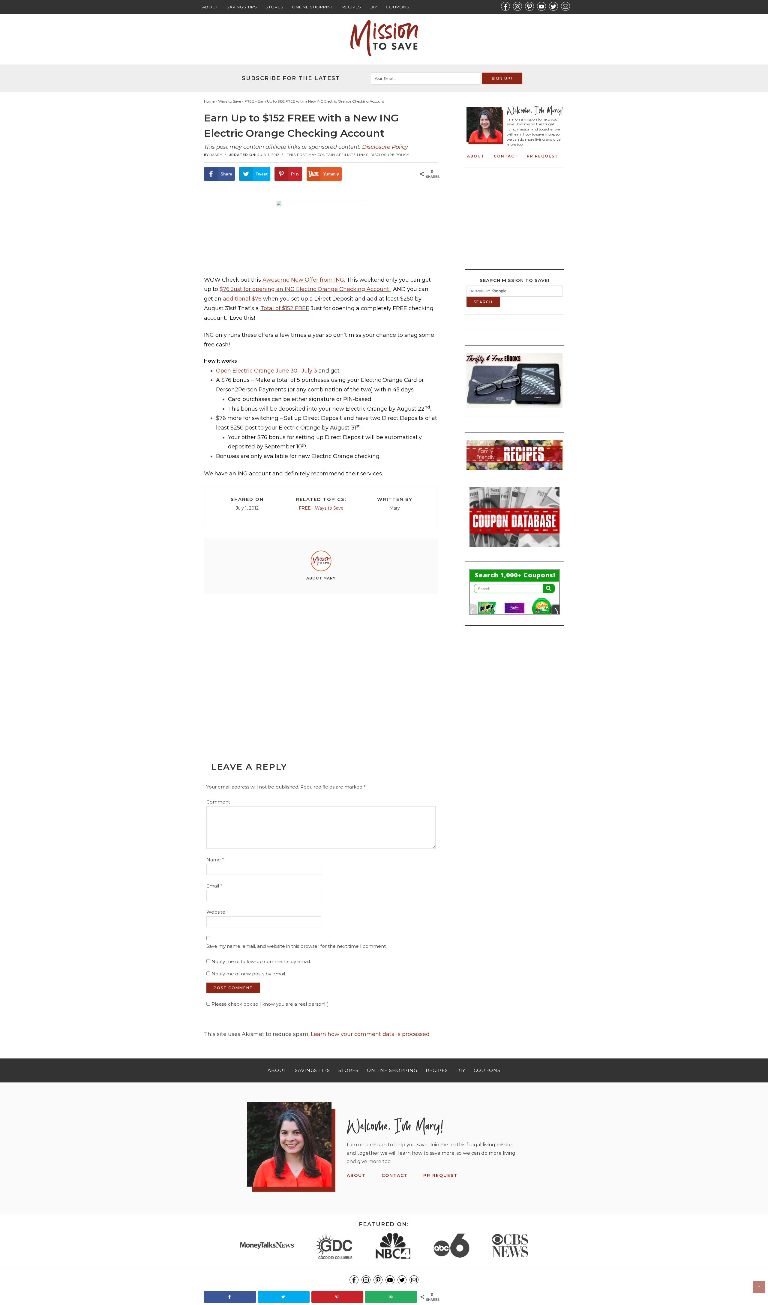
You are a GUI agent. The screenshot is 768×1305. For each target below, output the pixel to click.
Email (214, 886)
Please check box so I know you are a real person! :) (269, 1004)
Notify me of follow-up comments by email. (261, 961)
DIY (373, 6)
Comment (218, 802)
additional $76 (242, 298)
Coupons (398, 6)
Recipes (351, 6)
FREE (305, 508)
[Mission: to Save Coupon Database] (515, 548)
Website (215, 912)
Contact (506, 156)
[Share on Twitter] (284, 1297)
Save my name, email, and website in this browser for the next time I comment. (296, 946)
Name (215, 860)
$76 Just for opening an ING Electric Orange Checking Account (305, 289)
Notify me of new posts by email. (249, 974)
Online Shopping (313, 6)
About (210, 6)
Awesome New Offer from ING (303, 280)
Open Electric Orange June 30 (256, 370)
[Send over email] (391, 1297)
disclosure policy (389, 155)
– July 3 (307, 370)
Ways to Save (329, 508)
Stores (275, 6)
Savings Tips (241, 6)
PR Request (542, 156)
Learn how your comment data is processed (370, 1034)
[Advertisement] (321, 664)
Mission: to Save (384, 38)
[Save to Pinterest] (337, 1297)
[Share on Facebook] (230, 1297)
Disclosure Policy (385, 147)
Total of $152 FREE (284, 308)
